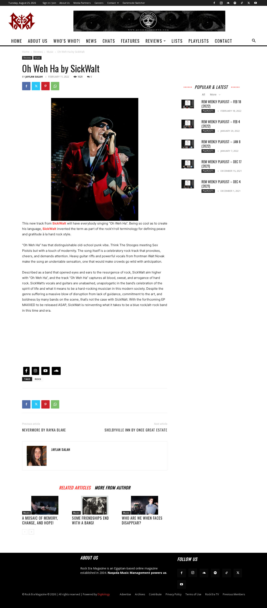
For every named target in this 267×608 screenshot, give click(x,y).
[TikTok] (242, 3)
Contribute (155, 594)
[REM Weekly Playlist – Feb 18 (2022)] (187, 104)
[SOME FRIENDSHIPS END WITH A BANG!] (94, 505)
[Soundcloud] (228, 3)
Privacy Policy (173, 594)
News (91, 41)
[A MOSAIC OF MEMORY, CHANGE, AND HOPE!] (45, 505)
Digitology (104, 594)
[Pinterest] (45, 86)
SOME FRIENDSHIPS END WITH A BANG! (90, 520)
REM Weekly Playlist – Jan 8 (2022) (221, 144)
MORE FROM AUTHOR (112, 487)
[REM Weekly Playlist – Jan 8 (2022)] (187, 144)
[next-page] (31, 531)
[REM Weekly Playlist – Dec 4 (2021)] (187, 184)
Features (130, 41)
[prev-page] (24, 531)
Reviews (154, 41)
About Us (64, 2)
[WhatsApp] (55, 86)
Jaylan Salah (34, 76)
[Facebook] (214, 3)
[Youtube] (255, 3)
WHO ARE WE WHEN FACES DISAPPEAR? (142, 520)
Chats (109, 41)
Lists (177, 41)
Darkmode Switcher (134, 2)
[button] (254, 41)
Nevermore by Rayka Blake (44, 430)
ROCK (38, 379)
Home (16, 41)
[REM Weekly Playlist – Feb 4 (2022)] (187, 124)
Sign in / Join (49, 2)
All (203, 94)
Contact (111, 2)
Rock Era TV (212, 594)
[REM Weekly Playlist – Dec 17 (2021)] (187, 164)
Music (50, 52)
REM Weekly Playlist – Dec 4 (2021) (221, 184)
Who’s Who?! (66, 41)
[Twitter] (249, 3)
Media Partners (82, 2)
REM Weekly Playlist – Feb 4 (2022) (221, 124)
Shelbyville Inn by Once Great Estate (136, 430)
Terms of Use (193, 594)
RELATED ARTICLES (75, 487)
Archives (140, 594)
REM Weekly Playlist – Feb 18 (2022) (221, 104)
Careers (98, 2)
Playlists (199, 41)
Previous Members (234, 594)
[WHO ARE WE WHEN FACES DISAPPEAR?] (144, 505)
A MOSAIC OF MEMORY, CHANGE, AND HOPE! (40, 520)
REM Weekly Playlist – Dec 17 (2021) (222, 164)
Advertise (125, 594)
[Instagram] (221, 3)
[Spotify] (235, 3)
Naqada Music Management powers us (137, 573)
